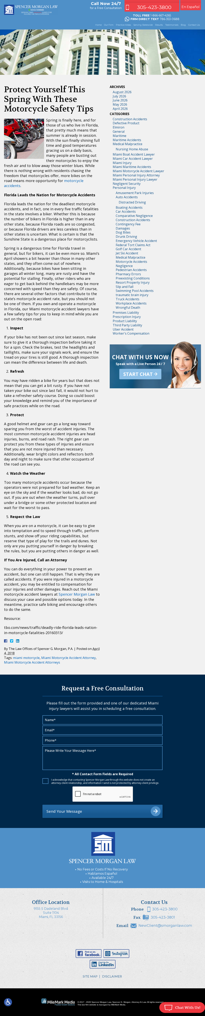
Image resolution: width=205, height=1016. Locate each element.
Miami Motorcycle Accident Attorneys (32, 662)
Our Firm (109, 24)
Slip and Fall (124, 286)
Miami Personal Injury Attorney (136, 175)
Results (159, 24)
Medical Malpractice (127, 144)
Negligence (124, 266)
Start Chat (138, 374)
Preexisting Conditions (133, 278)
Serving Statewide (143, 24)
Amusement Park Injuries (135, 193)
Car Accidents (126, 211)
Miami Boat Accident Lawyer (134, 154)
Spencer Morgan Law (77, 594)
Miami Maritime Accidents (132, 167)
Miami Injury (122, 163)
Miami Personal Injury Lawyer (135, 179)
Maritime (119, 136)
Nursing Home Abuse (132, 149)
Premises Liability (126, 312)
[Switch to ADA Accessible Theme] (8, 1002)
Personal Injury (124, 187)
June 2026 (120, 100)
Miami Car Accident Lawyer (133, 158)
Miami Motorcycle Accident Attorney (68, 658)
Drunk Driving (126, 236)
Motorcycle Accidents (131, 261)
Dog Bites (123, 232)
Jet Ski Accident (127, 253)
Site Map (90, 976)
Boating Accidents (129, 207)
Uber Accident (123, 329)
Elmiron (118, 127)
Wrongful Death (128, 307)
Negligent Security (127, 183)
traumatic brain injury (132, 295)
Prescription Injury (127, 317)
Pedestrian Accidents (131, 270)
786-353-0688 (169, 19)
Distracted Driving (132, 202)
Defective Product (126, 123)
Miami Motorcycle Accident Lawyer (138, 171)
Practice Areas (123, 24)
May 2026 (120, 104)
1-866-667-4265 (160, 15)
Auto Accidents (127, 197)
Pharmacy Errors (128, 274)
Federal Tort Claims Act (133, 245)
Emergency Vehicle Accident (136, 241)
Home (98, 24)
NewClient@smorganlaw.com (165, 925)
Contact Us (194, 24)
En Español (191, 7)
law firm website (89, 1005)
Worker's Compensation (131, 333)
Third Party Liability (127, 325)
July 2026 (119, 96)
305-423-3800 (154, 7)
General (119, 131)
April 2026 (120, 108)
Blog (183, 24)
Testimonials (171, 24)
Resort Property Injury (133, 282)
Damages (123, 228)
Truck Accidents (127, 299)
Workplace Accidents (131, 303)
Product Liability (125, 321)
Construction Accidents (130, 119)
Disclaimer (112, 976)
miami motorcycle (26, 658)
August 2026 (122, 92)
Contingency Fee (128, 224)
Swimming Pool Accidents (135, 290)
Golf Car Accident (128, 249)
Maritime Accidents (127, 140)
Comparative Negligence (134, 216)
